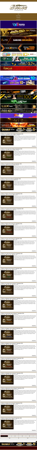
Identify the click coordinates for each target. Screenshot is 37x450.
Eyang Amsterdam (15, 314)
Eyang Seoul (15, 419)
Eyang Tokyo (15, 239)
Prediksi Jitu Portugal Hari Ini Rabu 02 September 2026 (11, 149)
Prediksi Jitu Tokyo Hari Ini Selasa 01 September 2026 (11, 238)
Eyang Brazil (15, 269)
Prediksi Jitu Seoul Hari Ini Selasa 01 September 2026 (11, 418)
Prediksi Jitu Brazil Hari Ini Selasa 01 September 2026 (11, 268)
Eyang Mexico (16, 194)
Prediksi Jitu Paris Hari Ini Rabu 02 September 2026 (11, 178)
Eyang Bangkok (15, 344)
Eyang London (15, 254)
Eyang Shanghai (15, 374)
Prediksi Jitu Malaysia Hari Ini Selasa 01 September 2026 (12, 298)
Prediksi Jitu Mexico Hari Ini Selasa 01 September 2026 (11, 193)
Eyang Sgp (14, 329)
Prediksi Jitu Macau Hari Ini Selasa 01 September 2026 (11, 223)
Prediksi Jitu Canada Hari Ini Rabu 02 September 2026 (11, 163)
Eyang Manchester (15, 389)
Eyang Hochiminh (15, 359)
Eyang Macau (16, 224)
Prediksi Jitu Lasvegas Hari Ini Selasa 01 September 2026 (12, 283)
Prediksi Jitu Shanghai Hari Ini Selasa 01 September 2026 (12, 373)
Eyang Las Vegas (15, 284)
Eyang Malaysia (15, 299)
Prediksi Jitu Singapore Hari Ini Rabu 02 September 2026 (12, 328)
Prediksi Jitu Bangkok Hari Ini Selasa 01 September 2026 (12, 343)
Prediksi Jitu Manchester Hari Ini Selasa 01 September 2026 (12, 388)
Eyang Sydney (16, 404)
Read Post (34, 146)
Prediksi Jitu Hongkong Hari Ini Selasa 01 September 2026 (12, 208)
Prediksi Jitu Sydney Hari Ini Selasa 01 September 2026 (11, 403)
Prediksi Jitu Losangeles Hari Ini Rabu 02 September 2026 (12, 134)
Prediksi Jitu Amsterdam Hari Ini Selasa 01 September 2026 (12, 313)
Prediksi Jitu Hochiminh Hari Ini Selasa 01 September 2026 (12, 358)
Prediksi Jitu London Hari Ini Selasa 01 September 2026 (11, 253)
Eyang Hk (15, 209)
